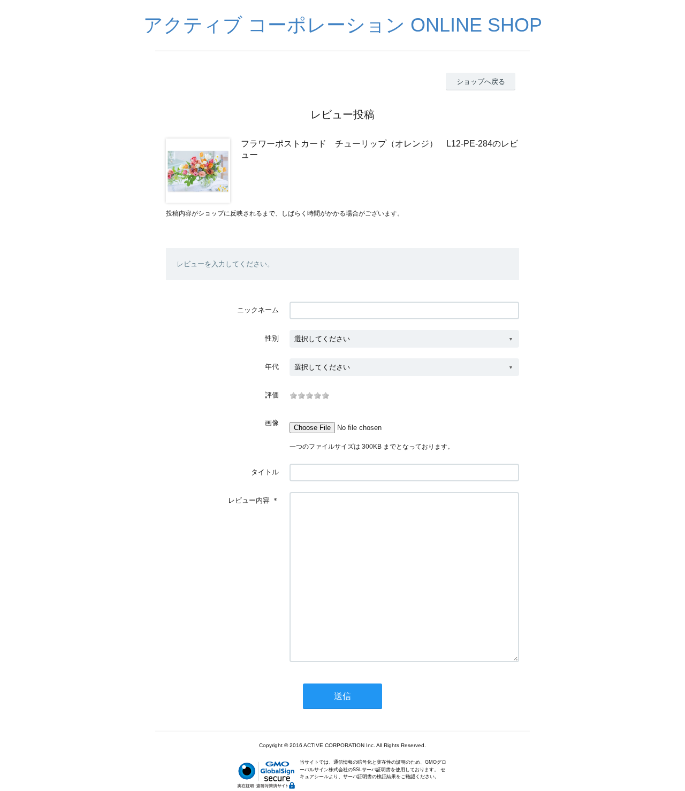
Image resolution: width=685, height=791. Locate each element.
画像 (272, 423)
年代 (272, 367)
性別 (272, 338)
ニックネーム (258, 310)
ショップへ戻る (480, 82)
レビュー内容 (249, 500)
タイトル (265, 472)
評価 (272, 395)
